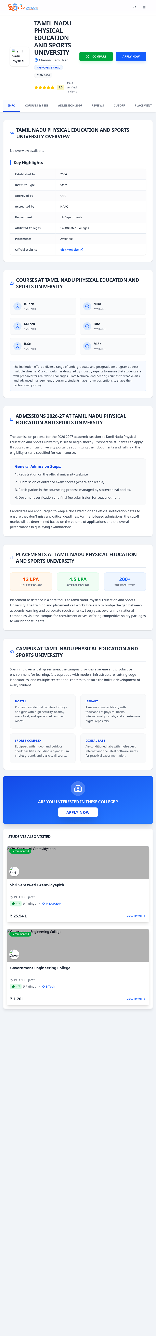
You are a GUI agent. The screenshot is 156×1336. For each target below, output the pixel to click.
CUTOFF (119, 105)
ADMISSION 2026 (70, 105)
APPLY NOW (131, 56)
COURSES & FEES (36, 105)
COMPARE (99, 56)
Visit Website (69, 249)
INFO (11, 105)
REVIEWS (98, 105)
